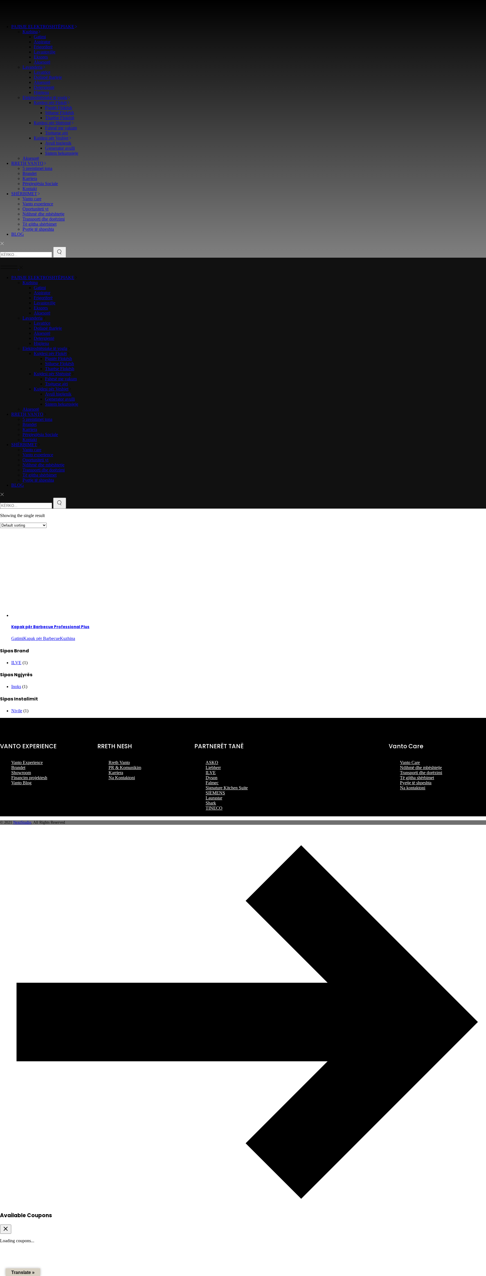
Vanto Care (410, 762)
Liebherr (213, 767)
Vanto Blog (21, 782)
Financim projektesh (29, 777)
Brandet (18, 767)
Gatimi (17, 638)
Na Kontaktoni (122, 777)
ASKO (212, 762)
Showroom (21, 772)
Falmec (212, 782)
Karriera (116, 772)
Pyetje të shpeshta (415, 782)
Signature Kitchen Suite (227, 787)
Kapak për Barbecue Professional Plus (50, 627)
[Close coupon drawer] (5, 1229)
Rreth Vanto (119, 762)
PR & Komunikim (125, 767)
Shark (211, 803)
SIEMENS (215, 792)
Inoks (16, 686)
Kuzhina (67, 638)
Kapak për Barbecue (41, 638)
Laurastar (214, 798)
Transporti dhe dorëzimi (421, 772)
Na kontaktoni (412, 787)
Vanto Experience (27, 762)
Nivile (16, 710)
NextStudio (22, 822)
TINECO (214, 808)
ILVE (16, 662)
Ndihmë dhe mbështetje (421, 767)
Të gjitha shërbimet (417, 777)
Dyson (211, 777)
